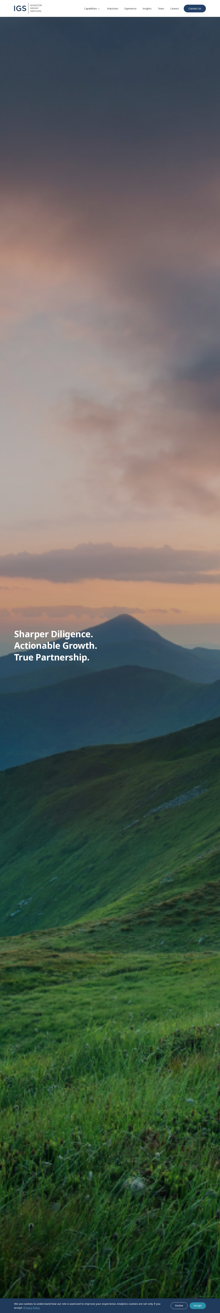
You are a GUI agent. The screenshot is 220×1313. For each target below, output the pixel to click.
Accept (198, 1305)
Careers (174, 8)
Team (161, 8)
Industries (112, 8)
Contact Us (195, 8)
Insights (147, 8)
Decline (179, 1305)
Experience (130, 8)
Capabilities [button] (90, 8)
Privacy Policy (31, 1307)
